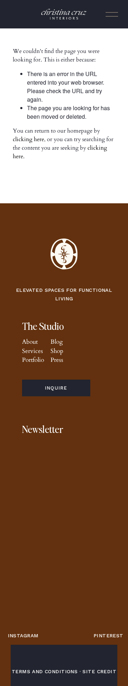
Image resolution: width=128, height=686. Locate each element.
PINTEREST (108, 635)
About (30, 342)
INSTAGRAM (23, 635)
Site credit (99, 671)
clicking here (28, 139)
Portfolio (33, 360)
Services (32, 351)
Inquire (56, 388)
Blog (56, 342)
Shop (56, 351)
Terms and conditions (45, 671)
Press (56, 360)
